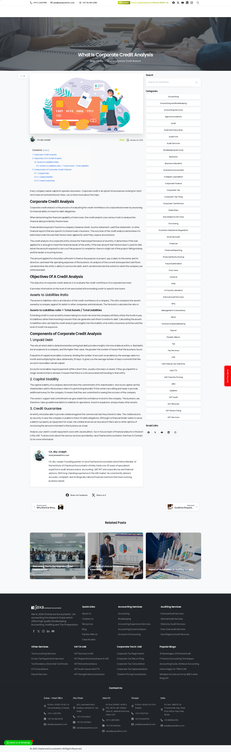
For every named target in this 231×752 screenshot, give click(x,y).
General (173, 277)
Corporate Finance (173, 183)
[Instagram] (191, 2)
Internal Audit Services (173, 297)
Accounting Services (173, 110)
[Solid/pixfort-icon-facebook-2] (33, 631)
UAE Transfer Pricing (173, 377)
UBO (174, 384)
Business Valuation (173, 163)
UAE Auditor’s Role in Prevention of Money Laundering (112, 568)
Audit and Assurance (173, 130)
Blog (92, 60)
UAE (173, 357)
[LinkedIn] (187, 2)
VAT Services (173, 417)
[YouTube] (182, 2)
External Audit (173, 237)
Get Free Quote (228, 376)
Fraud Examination (173, 263)
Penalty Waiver (173, 337)
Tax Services (173, 350)
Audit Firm (173, 136)
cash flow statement (120, 227)
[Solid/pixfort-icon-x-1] (38, 631)
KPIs (173, 303)
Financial (173, 243)
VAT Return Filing (173, 410)
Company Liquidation (173, 176)
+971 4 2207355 (40, 2)
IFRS (173, 283)
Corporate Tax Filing (173, 196)
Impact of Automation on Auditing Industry (171, 569)
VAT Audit (173, 397)
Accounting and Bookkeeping (173, 103)
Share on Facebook (78, 495)
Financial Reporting (173, 250)
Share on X (101, 495)
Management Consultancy (173, 310)
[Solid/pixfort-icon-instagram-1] (43, 631)
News (100, 60)
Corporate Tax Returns (173, 203)
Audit (173, 123)
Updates (173, 390)
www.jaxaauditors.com (59, 455)
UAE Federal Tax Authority (173, 364)
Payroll (173, 330)
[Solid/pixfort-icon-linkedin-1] (48, 631)
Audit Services (173, 143)
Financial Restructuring (173, 257)
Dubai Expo (173, 210)
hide (46, 150)
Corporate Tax (173, 190)
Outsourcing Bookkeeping (173, 323)
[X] (178, 2)
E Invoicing (173, 223)
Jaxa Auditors (86, 431)
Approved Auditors (173, 116)
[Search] (196, 82)
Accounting (173, 96)
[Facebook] (173, 2)
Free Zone (173, 270)
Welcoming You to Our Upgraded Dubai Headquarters (53, 568)
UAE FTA (173, 370)
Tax (173, 343)
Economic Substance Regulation (173, 230)
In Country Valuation (173, 290)
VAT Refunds (173, 404)
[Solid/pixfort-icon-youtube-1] (53, 631)
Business (173, 156)
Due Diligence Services (173, 217)
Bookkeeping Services (173, 150)
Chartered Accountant (173, 170)
